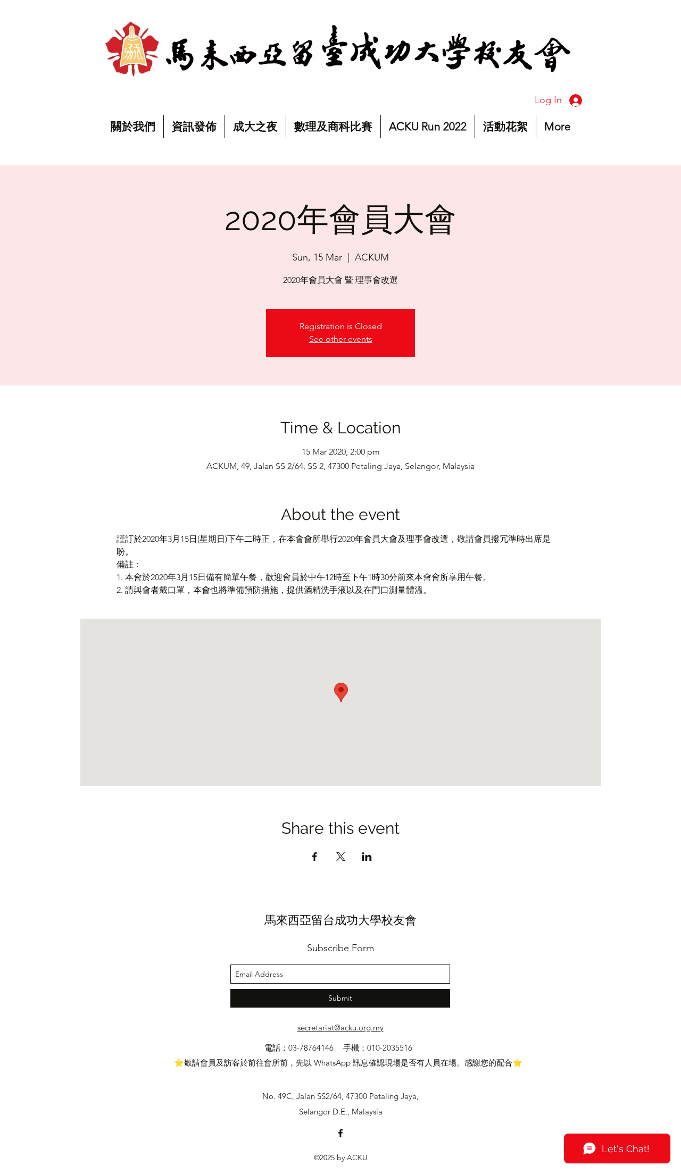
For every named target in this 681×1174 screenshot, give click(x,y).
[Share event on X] (341, 856)
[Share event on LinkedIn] (367, 856)
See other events (340, 339)
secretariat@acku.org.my (340, 1027)
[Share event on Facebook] (315, 856)
